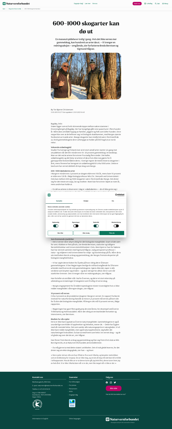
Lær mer (88, 3)
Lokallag (149, 3)
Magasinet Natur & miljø (15, 8)
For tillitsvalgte (74, 382)
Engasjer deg (73, 395)
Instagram (111, 382)
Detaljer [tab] (86, 201)
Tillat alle (112, 233)
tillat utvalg (86, 233)
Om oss (94, 3)
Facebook (107, 382)
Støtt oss (137, 3)
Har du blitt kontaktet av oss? (116, 394)
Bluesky (115, 382)
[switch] (75, 225)
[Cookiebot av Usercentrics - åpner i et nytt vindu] (116, 195)
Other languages (75, 419)
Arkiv (71, 391)
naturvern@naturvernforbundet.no (50, 385)
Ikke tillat (60, 233)
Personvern (73, 389)
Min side (113, 388)
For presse (72, 385)
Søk (158, 3)
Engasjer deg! (78, 3)
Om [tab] (113, 201)
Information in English (40, 419)
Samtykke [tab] (59, 201)
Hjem (4, 8)
